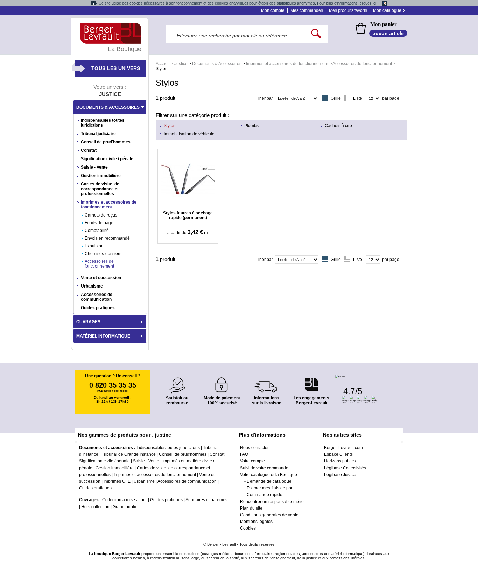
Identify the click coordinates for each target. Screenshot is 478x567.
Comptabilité (97, 230)
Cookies (248, 528)
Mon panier (383, 24)
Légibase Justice (340, 474)
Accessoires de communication (96, 297)
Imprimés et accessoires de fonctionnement (287, 63)
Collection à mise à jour (124, 499)
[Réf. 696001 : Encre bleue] (188, 179)
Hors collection (95, 506)
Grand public (125, 506)
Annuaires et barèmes (206, 499)
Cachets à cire (338, 125)
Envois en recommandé (107, 238)
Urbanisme (92, 286)
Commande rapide (264, 494)
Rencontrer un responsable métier (272, 501)
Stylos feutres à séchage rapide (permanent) (188, 215)
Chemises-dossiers (103, 253)
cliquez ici (368, 3)
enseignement (283, 558)
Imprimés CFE (117, 481)
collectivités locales (128, 558)
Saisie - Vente (94, 167)
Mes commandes (306, 10)
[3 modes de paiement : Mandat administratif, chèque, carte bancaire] (222, 382)
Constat (89, 150)
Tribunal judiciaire (98, 133)
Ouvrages (88, 321)
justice (311, 558)
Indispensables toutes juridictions (103, 123)
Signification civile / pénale (107, 158)
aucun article (388, 33)
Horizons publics (340, 461)
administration (163, 558)
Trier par (265, 98)
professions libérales (347, 558)
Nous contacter (254, 447)
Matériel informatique (103, 336)
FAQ (244, 454)
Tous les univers (115, 68)
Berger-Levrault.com (343, 447)
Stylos (169, 125)
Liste (357, 98)
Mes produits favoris (348, 10)
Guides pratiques (98, 307)
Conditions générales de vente (269, 514)
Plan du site (251, 508)
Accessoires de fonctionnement (362, 63)
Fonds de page (99, 222)
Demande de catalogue (269, 481)
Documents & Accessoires (216, 63)
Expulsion (94, 245)
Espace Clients (338, 454)
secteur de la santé (222, 558)
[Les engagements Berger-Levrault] (311, 381)
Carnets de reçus (101, 215)
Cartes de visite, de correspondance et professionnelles (100, 189)
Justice (181, 63)
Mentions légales (256, 521)
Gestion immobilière (101, 175)
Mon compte (272, 10)
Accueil (163, 63)
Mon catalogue (387, 10)
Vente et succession (101, 277)
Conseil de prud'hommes (106, 142)
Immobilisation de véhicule (189, 134)
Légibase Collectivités (345, 468)
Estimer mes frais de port (270, 488)
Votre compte (252, 461)
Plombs (251, 125)
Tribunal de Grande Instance (128, 454)
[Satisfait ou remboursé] (177, 381)
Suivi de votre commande (264, 468)
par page (390, 98)
